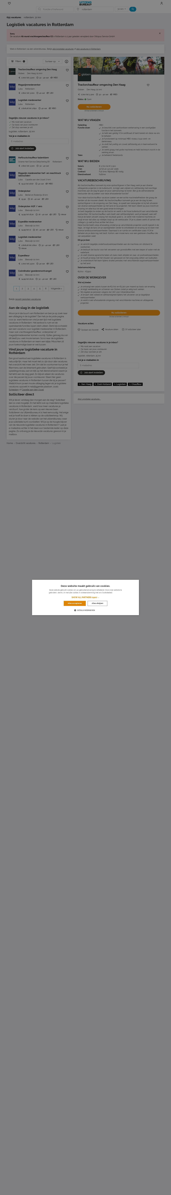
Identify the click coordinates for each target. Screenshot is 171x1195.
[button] (85, 597)
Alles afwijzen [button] (97, 603)
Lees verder (117, 593)
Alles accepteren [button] (75, 603)
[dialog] (85, 597)
